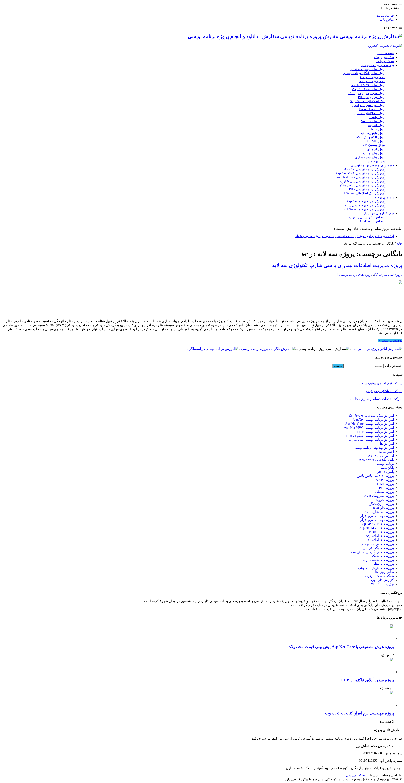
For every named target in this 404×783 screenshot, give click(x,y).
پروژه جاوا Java (374, 129)
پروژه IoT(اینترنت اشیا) (369, 113)
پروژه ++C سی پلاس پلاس (375, 476)
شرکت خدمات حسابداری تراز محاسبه (376, 399)
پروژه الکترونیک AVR (370, 137)
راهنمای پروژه (384, 197)
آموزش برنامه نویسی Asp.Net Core (361, 177)
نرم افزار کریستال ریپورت (367, 217)
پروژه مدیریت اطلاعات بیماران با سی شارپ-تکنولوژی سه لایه (337, 265)
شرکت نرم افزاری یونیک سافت (380, 383)
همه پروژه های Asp (372, 81)
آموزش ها (387, 443)
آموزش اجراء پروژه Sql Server (364, 209)
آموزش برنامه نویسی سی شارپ (362, 181)
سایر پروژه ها (376, 161)
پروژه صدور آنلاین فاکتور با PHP (367, 680)
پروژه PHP (386, 488)
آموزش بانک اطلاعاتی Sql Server (363, 193)
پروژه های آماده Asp (380, 536)
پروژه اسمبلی (376, 149)
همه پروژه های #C (372, 77)
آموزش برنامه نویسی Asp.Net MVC (360, 173)
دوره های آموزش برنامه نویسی (372, 165)
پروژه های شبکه (382, 556)
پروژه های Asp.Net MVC (368, 85)
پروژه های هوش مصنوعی (367, 69)
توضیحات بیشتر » (390, 340)
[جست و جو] (400, 4)
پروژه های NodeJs (373, 121)
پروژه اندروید (376, 125)
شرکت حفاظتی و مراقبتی (384, 391)
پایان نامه (387, 468)
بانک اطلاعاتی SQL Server (367, 101)
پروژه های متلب (374, 153)
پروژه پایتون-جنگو (373, 133)
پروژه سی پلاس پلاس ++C (366, 93)
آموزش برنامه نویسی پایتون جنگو (362, 185)
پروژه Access (385, 480)
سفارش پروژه (384, 57)
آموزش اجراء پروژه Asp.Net (365, 201)
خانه (399, 243)
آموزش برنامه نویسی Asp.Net (364, 169)
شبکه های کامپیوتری (379, 576)
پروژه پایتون (377, 117)
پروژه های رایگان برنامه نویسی (364, 73)
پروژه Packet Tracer (372, 109)
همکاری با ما (385, 61)
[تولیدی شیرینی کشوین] (385, 45)
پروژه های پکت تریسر (379, 548)
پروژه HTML (376, 141)
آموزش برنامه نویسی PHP (367, 189)
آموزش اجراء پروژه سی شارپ (364, 205)
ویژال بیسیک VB (373, 145)
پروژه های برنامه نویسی (377, 65)
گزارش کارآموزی (381, 580)
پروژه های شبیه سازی (370, 157)
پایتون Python (385, 472)
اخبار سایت (386, 451)
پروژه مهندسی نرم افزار (368, 105)
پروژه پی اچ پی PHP (371, 97)
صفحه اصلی (385, 53)
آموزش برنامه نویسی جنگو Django (370, 435)
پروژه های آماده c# (381, 540)
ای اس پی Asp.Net (381, 455)
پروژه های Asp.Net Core (368, 89)
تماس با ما (386, 19)
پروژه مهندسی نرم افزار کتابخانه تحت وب (359, 713)
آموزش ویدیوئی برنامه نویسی (373, 447)
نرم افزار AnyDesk (372, 221)
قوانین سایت (385, 15)
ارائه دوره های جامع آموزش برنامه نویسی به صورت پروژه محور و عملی (344, 236)
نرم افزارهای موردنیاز (379, 213)
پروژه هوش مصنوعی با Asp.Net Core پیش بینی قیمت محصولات (340, 646)
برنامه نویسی (385, 463)
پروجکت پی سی (357, 775)
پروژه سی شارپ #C (388, 274)
